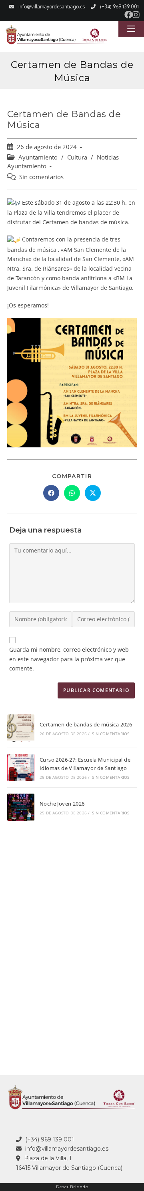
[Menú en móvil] (131, 29)
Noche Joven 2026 (62, 803)
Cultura (77, 157)
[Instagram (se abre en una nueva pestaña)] (136, 15)
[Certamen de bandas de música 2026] (20, 728)
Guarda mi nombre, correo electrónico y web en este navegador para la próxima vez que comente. (69, 659)
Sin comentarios (41, 177)
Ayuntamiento (38, 157)
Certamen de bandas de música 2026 (86, 724)
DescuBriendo (72, 1186)
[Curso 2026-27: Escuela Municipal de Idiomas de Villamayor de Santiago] (20, 767)
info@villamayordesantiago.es (51, 7)
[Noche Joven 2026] (20, 807)
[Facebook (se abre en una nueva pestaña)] (128, 15)
